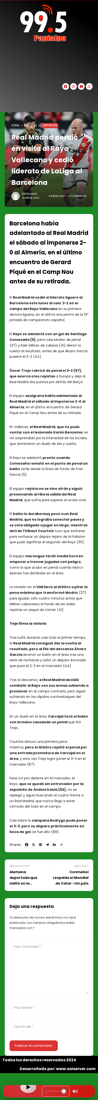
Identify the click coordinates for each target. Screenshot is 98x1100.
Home (15, 125)
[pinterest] (40, 844)
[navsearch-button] (8, 103)
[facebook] (26, 844)
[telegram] (47, 844)
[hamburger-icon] (90, 61)
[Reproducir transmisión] (28, 1087)
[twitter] (33, 844)
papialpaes (29, 194)
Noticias (30, 125)
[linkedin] (54, 844)
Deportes (50, 125)
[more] (61, 845)
